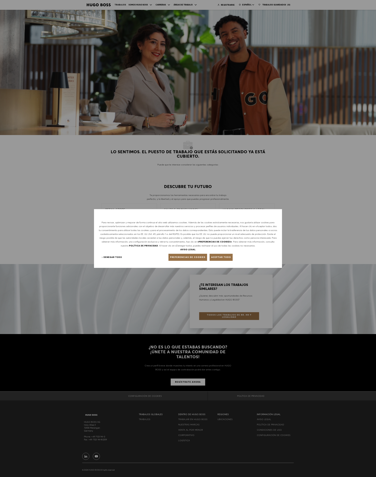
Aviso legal (188, 249)
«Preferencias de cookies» (215, 241)
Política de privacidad (143, 245)
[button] (187, 257)
